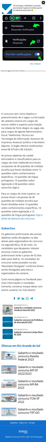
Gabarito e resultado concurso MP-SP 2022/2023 (30, 370)
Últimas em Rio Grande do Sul (20, 346)
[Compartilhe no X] (19, 298)
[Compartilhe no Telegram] (31, 298)
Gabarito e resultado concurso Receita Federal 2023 (30, 356)
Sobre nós (23, 422)
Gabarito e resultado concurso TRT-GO (30, 411)
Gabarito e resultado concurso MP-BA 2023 (30, 384)
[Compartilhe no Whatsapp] (27, 298)
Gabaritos (14, 422)
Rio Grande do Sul (21, 305)
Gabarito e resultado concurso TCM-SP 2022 (30, 398)
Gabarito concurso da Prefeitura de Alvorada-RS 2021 (28, 321)
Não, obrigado (35, 64)
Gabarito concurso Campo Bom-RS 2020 (28, 333)
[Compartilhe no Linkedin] (23, 298)
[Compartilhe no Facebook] (14, 298)
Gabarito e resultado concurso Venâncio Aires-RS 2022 (27, 309)
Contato (31, 422)
